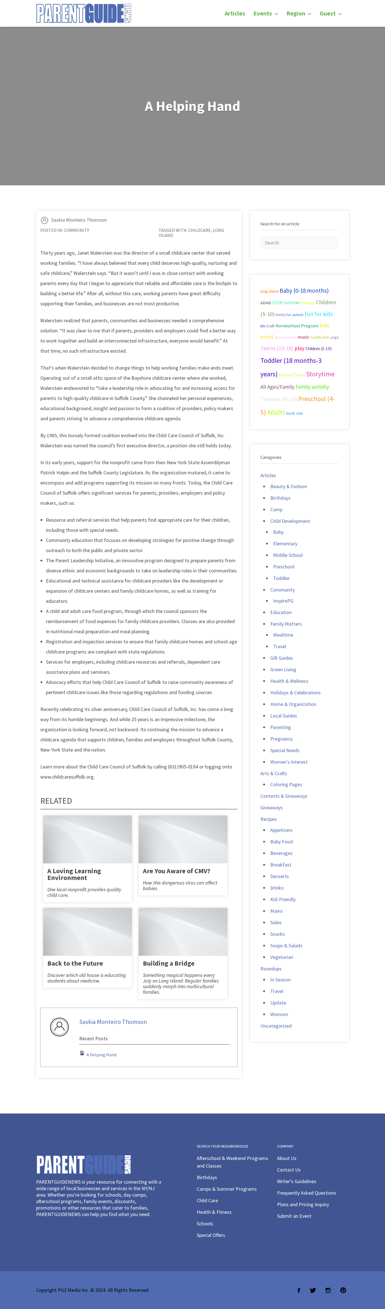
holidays (308, 303)
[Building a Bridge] (183, 937)
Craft (270, 325)
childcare (199, 230)
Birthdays (280, 498)
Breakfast (280, 864)
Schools (205, 1223)
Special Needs (285, 750)
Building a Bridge (168, 963)
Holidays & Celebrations (295, 692)
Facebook (299, 1290)
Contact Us (289, 1169)
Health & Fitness (214, 1212)
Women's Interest (289, 762)
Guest (328, 13)
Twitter (313, 1290)
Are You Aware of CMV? (176, 870)
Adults (276, 412)
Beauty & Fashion (288, 486)
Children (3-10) (319, 348)
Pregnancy (281, 738)
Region (295, 13)
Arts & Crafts (273, 773)
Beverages (281, 853)
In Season (280, 979)
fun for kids (319, 314)
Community (76, 230)
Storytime (320, 374)
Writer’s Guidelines (296, 1181)
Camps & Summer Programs (227, 1189)
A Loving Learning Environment (74, 874)
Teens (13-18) (276, 348)
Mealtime (283, 635)
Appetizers (281, 830)
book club (294, 413)
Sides (276, 922)
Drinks (277, 887)
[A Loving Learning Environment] (87, 844)
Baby (278, 532)
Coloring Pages (286, 784)
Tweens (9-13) (278, 399)
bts (262, 326)
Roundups (271, 968)
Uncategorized (276, 1026)
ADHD (265, 302)
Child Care (207, 1200)
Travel (279, 646)
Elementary (285, 543)
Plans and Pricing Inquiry (303, 1204)
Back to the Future (75, 963)
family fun (283, 314)
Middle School (288, 555)
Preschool (283, 566)
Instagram (328, 1290)
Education (281, 612)
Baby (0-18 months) (304, 290)
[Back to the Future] (87, 937)
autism (298, 314)
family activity (312, 386)
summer (292, 302)
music (303, 337)
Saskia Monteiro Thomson (79, 220)
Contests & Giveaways (283, 796)
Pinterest (343, 1290)
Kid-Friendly (283, 899)
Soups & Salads (286, 945)
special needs (286, 337)
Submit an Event (294, 1216)
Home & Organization (293, 704)
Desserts (279, 876)
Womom (279, 1014)
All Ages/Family (277, 386)
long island (269, 291)
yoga (334, 337)
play (299, 348)
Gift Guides (281, 658)
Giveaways (271, 807)
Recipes (268, 819)
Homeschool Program (296, 325)
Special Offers (211, 1235)
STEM (277, 302)
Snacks (277, 934)
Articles (235, 13)
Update (278, 1002)
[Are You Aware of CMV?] (183, 844)
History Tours (292, 374)
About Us (287, 1158)
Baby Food (281, 841)
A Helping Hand (101, 1054)
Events (262, 13)
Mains (276, 911)
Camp (276, 509)
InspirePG (283, 600)
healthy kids (320, 337)
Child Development (290, 521)
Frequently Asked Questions (306, 1193)
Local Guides (283, 715)
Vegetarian (281, 957)
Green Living (283, 669)
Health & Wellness (289, 681)
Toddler (281, 578)
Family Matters (286, 624)
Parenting (280, 727)
